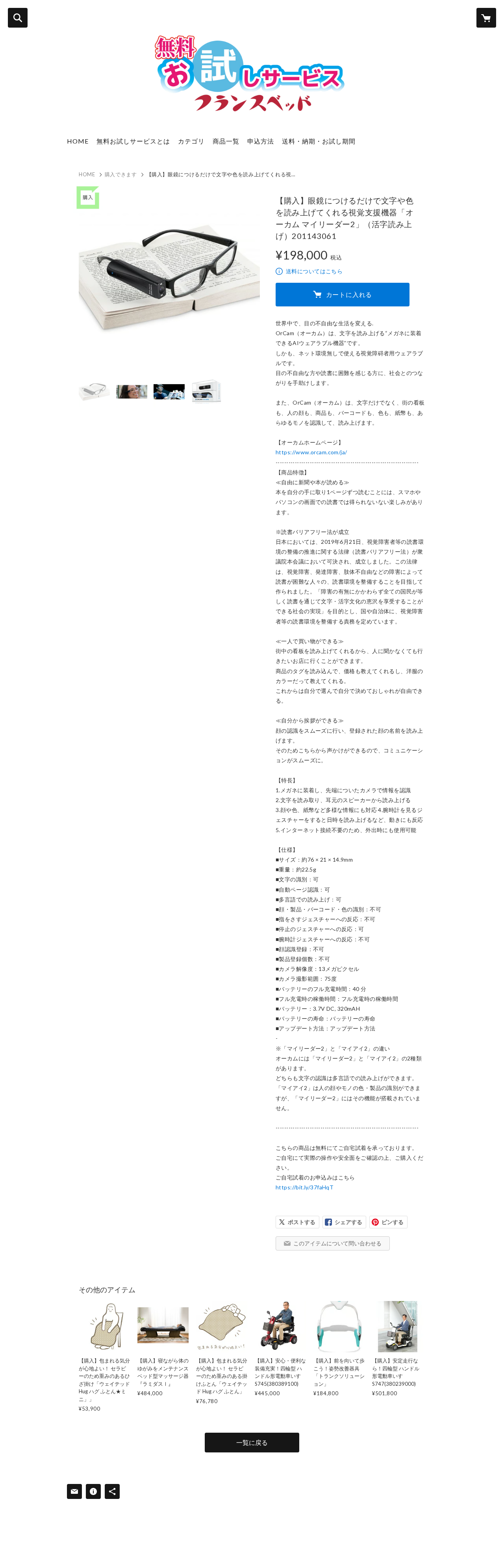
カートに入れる (349, 294)
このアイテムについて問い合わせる (337, 1243)
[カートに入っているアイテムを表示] (486, 18)
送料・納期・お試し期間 (319, 141)
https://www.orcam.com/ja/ (311, 452)
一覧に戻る (252, 1442)
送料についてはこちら (314, 271)
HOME (78, 141)
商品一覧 (226, 141)
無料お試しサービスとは (133, 141)
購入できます (121, 174)
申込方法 (260, 141)
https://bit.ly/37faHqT (305, 1187)
